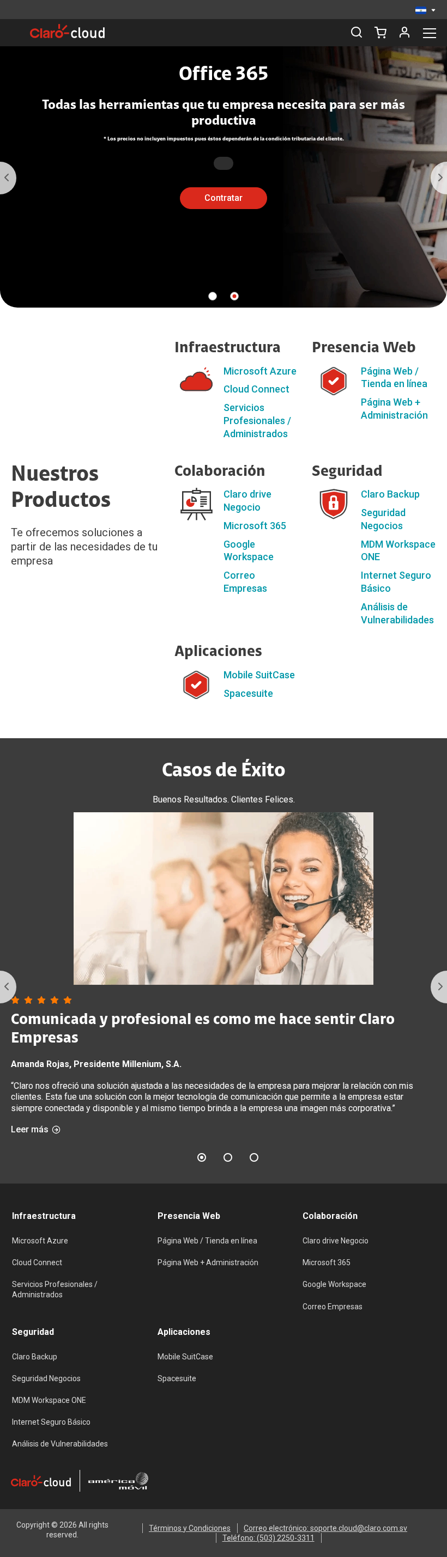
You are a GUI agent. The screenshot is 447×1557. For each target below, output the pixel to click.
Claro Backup (390, 494)
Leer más (30, 1129)
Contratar (223, 198)
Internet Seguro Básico (51, 1422)
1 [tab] (212, 296)
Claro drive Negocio (336, 1240)
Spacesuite (248, 693)
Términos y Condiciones (190, 1528)
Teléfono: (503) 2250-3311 (268, 1538)
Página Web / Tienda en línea (207, 1240)
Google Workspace (334, 1284)
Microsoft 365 (255, 525)
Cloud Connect (256, 389)
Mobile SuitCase (259, 675)
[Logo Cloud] (67, 31)
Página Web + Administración (208, 1262)
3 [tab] (254, 1157)
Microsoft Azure (260, 371)
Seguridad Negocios (46, 1378)
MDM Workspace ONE (49, 1400)
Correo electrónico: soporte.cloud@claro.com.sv (325, 1528)
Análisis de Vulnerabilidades (60, 1443)
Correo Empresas (333, 1306)
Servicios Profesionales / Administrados (257, 420)
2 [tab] (234, 296)
